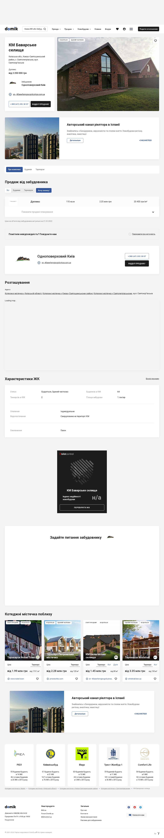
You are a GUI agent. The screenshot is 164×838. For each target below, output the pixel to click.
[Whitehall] (140, 651)
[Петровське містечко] (62, 651)
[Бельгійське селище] (101, 651)
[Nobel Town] (23, 651)
